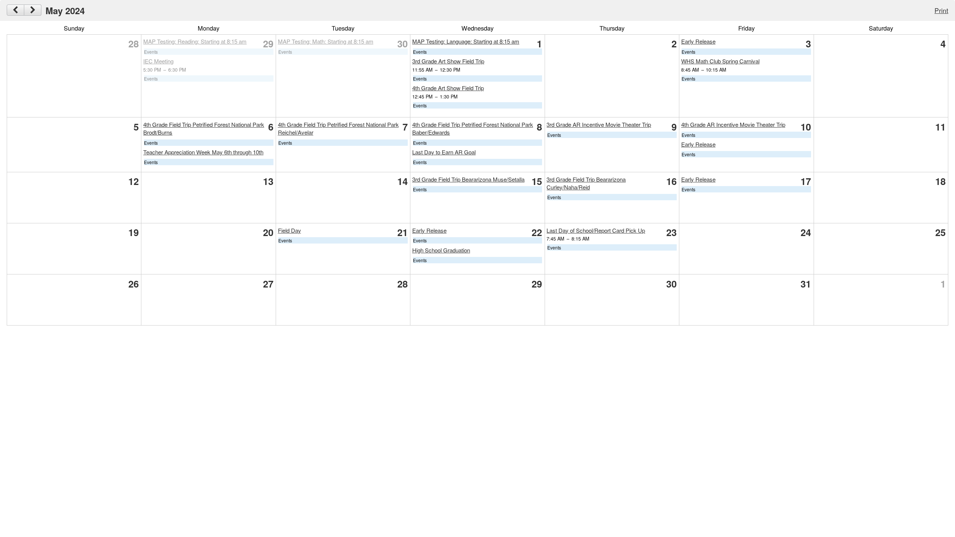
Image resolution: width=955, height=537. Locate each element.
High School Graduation (441, 250)
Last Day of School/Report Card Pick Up (596, 230)
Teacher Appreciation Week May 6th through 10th (203, 152)
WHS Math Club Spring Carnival (720, 61)
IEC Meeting (158, 61)
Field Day (289, 230)
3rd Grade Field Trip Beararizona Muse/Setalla (468, 179)
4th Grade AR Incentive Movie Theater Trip (733, 124)
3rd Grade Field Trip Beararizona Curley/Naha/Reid (586, 183)
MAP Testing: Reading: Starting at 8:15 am (195, 41)
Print (941, 10)
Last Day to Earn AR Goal (444, 152)
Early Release (698, 41)
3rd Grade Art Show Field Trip (448, 61)
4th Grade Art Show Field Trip (448, 88)
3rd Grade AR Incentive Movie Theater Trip (599, 124)
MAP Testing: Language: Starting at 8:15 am (465, 41)
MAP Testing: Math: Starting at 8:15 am (325, 41)
